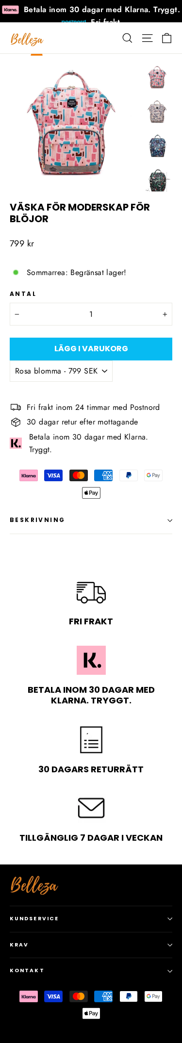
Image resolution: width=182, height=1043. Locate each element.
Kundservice (34, 918)
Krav (19, 944)
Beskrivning (37, 520)
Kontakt (27, 970)
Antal (23, 294)
